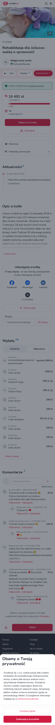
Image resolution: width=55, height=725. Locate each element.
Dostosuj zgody (27, 711)
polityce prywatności (28, 698)
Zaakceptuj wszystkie (27, 719)
